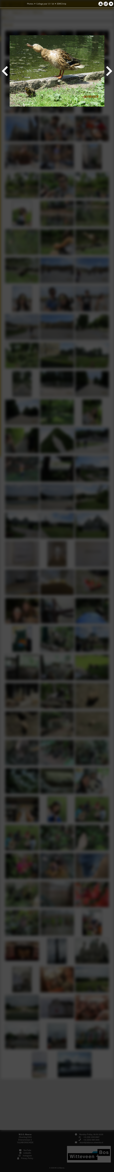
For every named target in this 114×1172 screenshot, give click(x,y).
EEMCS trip (61, 3)
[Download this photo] (100, 3)
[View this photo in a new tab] (106, 3)
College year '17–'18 (45, 3)
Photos (30, 3)
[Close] (111, 3)
